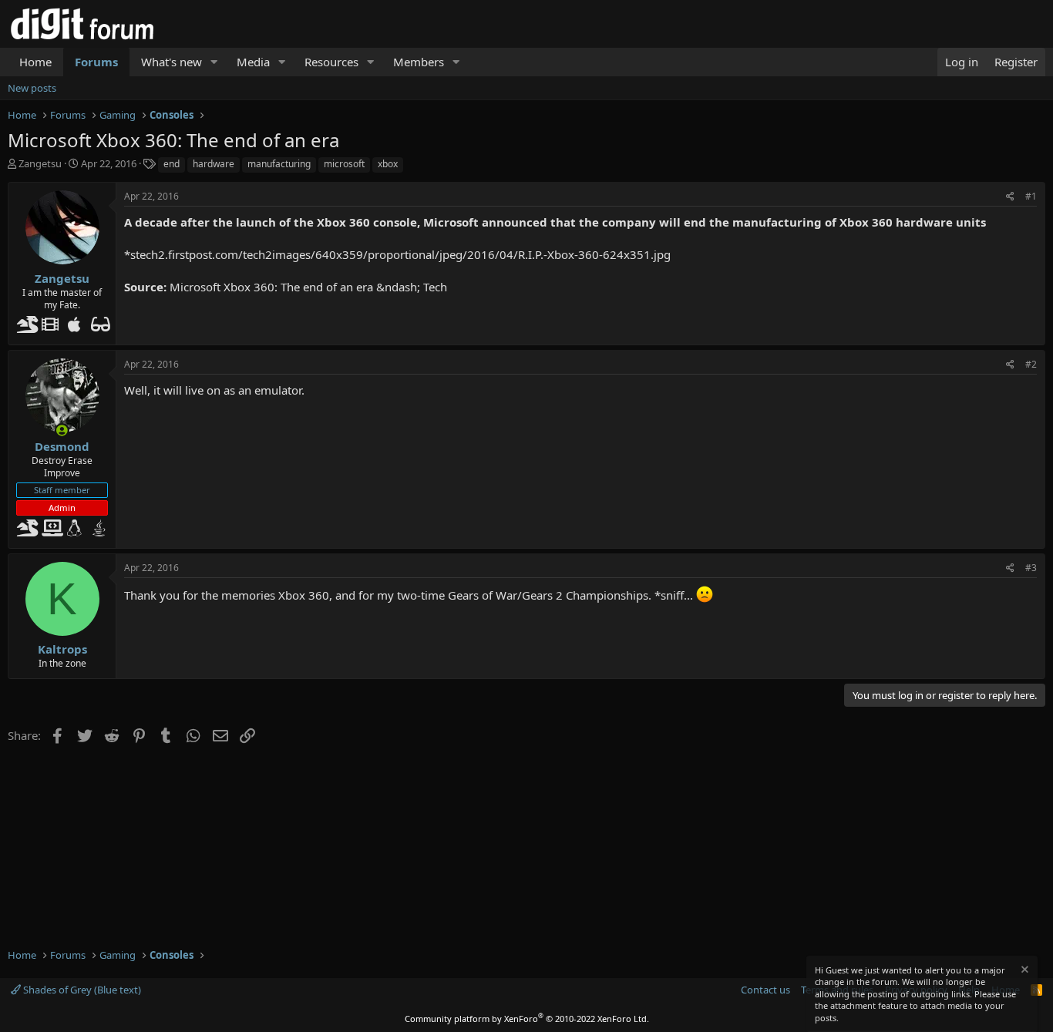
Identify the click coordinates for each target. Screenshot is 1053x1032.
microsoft (344, 163)
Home (35, 61)
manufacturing (279, 163)
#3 (1031, 567)
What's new (171, 61)
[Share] (1010, 197)
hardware (213, 163)
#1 (1031, 196)
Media (253, 61)
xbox (388, 163)
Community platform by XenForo (527, 1018)
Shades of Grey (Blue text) (81, 990)
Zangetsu (40, 163)
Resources (331, 61)
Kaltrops (62, 649)
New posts (32, 88)
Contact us (765, 990)
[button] (214, 62)
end (171, 163)
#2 (1031, 364)
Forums (96, 61)
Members (418, 61)
